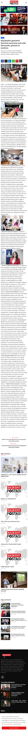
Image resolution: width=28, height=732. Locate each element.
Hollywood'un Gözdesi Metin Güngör (11, 544)
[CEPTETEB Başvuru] (14, 9)
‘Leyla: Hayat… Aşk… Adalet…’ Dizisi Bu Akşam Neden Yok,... (19, 701)
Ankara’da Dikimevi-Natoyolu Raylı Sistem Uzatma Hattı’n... (18, 627)
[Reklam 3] (14, 30)
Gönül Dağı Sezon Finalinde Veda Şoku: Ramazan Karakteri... (18, 686)
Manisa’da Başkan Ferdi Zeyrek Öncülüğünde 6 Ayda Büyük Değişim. (14, 446)
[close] (26, 715)
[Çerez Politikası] (8, 724)
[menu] (2, 2)
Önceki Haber (15, 437)
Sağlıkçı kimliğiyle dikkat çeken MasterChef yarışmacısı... (17, 694)
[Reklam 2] (14, 19)
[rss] (2, 677)
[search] (26, 2)
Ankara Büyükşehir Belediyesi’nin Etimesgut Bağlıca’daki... (17, 605)
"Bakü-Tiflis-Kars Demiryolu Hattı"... (11, 521)
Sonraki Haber (13, 443)
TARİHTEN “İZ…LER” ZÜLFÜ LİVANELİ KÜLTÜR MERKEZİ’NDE (13, 475)
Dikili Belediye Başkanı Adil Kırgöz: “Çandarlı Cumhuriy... (18, 635)
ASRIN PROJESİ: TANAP (7, 566)
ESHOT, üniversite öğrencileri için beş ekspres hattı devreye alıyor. (14, 440)
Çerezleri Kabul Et (14, 728)
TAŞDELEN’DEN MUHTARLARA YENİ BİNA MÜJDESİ (12, 590)
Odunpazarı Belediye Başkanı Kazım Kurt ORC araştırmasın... (18, 612)
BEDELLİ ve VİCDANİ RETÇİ (8, 499)
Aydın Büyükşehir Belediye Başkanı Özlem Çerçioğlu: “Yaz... (19, 619)
